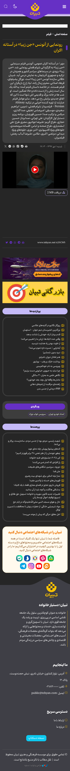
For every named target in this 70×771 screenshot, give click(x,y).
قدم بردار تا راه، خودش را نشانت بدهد (43, 334)
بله (19, 558)
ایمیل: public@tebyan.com (47, 693)
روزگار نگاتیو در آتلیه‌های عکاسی (46, 325)
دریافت (54, 193)
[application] (35, 170)
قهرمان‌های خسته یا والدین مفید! (44, 480)
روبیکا (35, 558)
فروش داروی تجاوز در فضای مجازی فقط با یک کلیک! (37, 485)
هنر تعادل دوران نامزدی (49, 357)
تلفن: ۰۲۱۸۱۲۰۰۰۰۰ (55, 687)
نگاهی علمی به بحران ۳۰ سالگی (46, 375)
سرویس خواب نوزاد (37, 414)
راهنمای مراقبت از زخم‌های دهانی (45, 384)
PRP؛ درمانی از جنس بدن (48, 389)
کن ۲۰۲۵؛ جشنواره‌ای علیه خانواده (44, 458)
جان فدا (56, 471)
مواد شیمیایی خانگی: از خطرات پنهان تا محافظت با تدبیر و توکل (33, 508)
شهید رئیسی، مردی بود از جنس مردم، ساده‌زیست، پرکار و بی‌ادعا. (34, 442)
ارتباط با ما (59, 720)
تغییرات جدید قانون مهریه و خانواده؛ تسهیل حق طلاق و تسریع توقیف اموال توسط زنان (34, 495)
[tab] (35, 311)
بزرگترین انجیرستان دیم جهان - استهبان (41, 330)
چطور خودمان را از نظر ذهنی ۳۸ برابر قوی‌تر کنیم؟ (37, 453)
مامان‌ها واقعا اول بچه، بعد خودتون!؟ (43, 380)
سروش (27, 558)
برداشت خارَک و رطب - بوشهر (46, 361)
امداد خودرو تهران (56, 414)
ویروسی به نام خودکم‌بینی (48, 366)
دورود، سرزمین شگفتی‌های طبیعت (44, 467)
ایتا (46, 566)
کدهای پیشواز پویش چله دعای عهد (44, 449)
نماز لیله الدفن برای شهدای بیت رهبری (42, 476)
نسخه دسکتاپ (36, 738)
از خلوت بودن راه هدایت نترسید (46, 343)
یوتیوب (39, 566)
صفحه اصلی (61, 34)
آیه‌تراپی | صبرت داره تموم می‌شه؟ (44, 348)
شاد (50, 558)
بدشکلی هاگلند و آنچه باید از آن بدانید (43, 489)
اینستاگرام (31, 566)
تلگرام (23, 566)
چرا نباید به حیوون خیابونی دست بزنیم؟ (41, 371)
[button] (35, 169)
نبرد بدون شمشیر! (51, 352)
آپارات (43, 558)
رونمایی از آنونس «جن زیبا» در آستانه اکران (32, 48)
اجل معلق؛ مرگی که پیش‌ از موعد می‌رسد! (41, 514)
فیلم (48, 34)
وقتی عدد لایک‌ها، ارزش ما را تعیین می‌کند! (40, 339)
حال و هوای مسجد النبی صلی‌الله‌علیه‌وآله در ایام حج (36, 502)
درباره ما (60, 727)
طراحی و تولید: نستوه (33, 765)
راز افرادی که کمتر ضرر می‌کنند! (46, 462)
